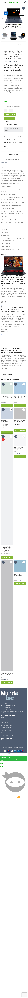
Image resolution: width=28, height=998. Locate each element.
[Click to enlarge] (4, 28)
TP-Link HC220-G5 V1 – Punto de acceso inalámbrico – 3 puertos (19, 745)
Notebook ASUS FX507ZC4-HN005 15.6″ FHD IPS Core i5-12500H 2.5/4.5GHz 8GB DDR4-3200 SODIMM (12, 309)
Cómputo (11, 139)
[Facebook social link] (7, 149)
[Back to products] (20, 45)
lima (5, 144)
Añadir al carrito (10, 114)
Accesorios (7, 751)
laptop (20, 142)
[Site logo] (13, 2)
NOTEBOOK (9, 144)
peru (13, 144)
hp (18, 142)
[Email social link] (9, 149)
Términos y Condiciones (6, 925)
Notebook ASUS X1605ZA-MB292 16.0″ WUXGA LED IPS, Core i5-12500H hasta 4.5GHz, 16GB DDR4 (12, 350)
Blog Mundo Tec (5, 930)
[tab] (13, 155)
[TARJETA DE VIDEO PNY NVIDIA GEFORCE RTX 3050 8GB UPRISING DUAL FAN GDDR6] (20, 562)
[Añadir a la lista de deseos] (11, 384)
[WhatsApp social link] (13, 149)
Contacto (3, 918)
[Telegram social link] (15, 149)
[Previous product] (19, 45)
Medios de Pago (4, 920)
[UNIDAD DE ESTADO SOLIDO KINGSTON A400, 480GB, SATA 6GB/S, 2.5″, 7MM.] (7, 813)
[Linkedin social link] (11, 149)
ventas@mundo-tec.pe (8, 907)
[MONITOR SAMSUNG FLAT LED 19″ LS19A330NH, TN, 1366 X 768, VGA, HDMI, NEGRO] (20, 813)
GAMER (10, 142)
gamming (15, 142)
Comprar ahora (9, 118)
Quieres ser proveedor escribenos (10, 909)
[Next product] (22, 45)
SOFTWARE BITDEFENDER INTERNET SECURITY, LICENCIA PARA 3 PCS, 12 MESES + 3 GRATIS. (6, 621)
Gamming (16, 139)
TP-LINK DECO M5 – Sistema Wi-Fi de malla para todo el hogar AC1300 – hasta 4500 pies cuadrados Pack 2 (7, 747)
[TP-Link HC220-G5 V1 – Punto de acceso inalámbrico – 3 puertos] (20, 687)
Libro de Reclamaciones (6, 923)
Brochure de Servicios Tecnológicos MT (10, 933)
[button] (2, 18)
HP (4, 47)
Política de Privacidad (6, 928)
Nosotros (3, 915)
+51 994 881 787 (7, 905)
